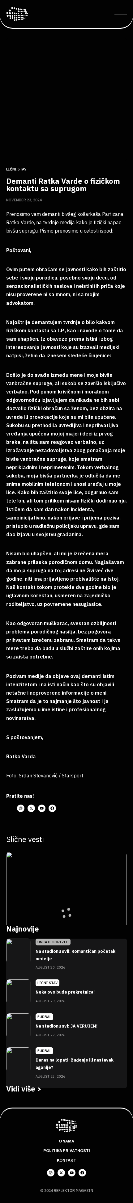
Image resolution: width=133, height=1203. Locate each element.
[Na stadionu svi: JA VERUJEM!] (18, 1025)
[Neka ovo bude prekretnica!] (18, 991)
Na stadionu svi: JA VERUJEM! (66, 1026)
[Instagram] (20, 808)
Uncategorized (53, 942)
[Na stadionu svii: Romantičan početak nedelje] (18, 951)
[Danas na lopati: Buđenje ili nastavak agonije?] (18, 1059)
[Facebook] (52, 808)
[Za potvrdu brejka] (66, 897)
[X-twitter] (31, 808)
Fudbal (44, 1016)
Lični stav (16, 169)
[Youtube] (41, 808)
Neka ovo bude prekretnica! (65, 992)
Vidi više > (23, 1089)
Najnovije (22, 929)
